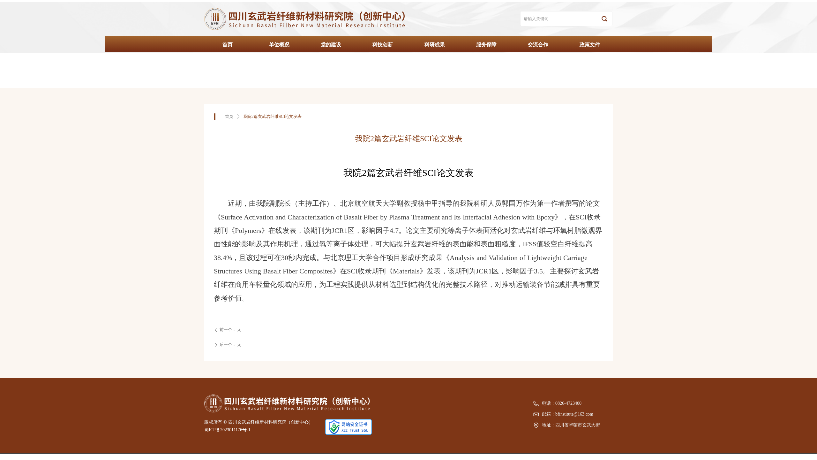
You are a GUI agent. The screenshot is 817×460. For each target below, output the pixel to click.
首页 (229, 116)
